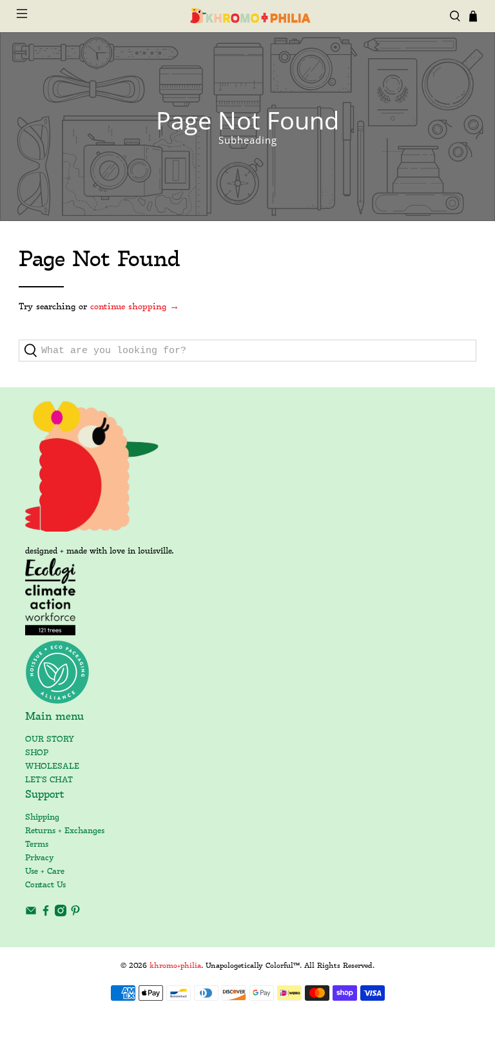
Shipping (42, 817)
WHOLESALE (52, 766)
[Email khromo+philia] (31, 914)
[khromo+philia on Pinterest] (75, 914)
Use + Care (44, 871)
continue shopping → (134, 307)
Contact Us (45, 885)
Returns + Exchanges (64, 831)
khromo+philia (175, 966)
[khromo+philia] (247, 16)
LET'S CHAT (49, 780)
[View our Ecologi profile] (50, 596)
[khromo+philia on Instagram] (60, 914)
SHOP (36, 753)
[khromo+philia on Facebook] (46, 914)
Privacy (39, 858)
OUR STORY (49, 739)
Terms (36, 844)
